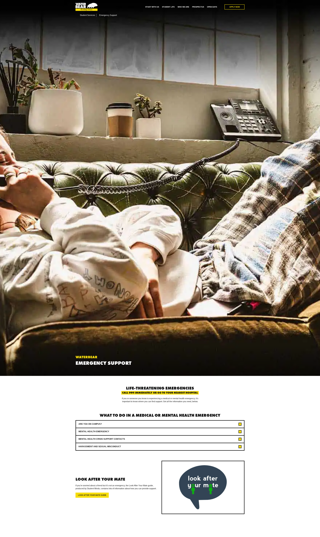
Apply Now (234, 7)
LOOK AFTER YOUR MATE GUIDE (92, 495)
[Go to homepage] (87, 7)
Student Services (87, 15)
